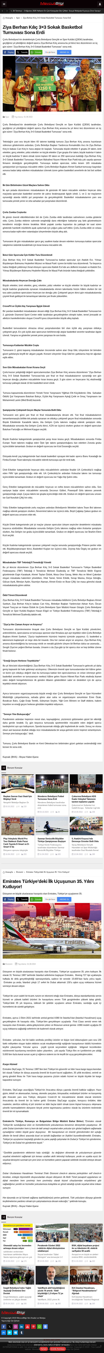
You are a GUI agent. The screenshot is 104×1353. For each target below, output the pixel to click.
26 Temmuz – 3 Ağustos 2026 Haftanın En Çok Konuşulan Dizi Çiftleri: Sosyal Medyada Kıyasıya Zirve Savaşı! (57, 11)
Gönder (38, 52)
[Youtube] (27, 1326)
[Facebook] (3, 1326)
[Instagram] (15, 1326)
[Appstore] (3, 1332)
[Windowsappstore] (15, 1332)
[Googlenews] (45, 1326)
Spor (18, 18)
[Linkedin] (21, 1326)
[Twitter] (9, 1326)
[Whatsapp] (39, 1326)
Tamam (44, 1349)
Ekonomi (19, 872)
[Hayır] (100, 1345)
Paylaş (11, 52)
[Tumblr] (21, 1332)
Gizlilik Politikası (58, 1349)
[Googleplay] (9, 1332)
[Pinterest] (33, 1326)
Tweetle (24, 52)
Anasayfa (9, 18)
